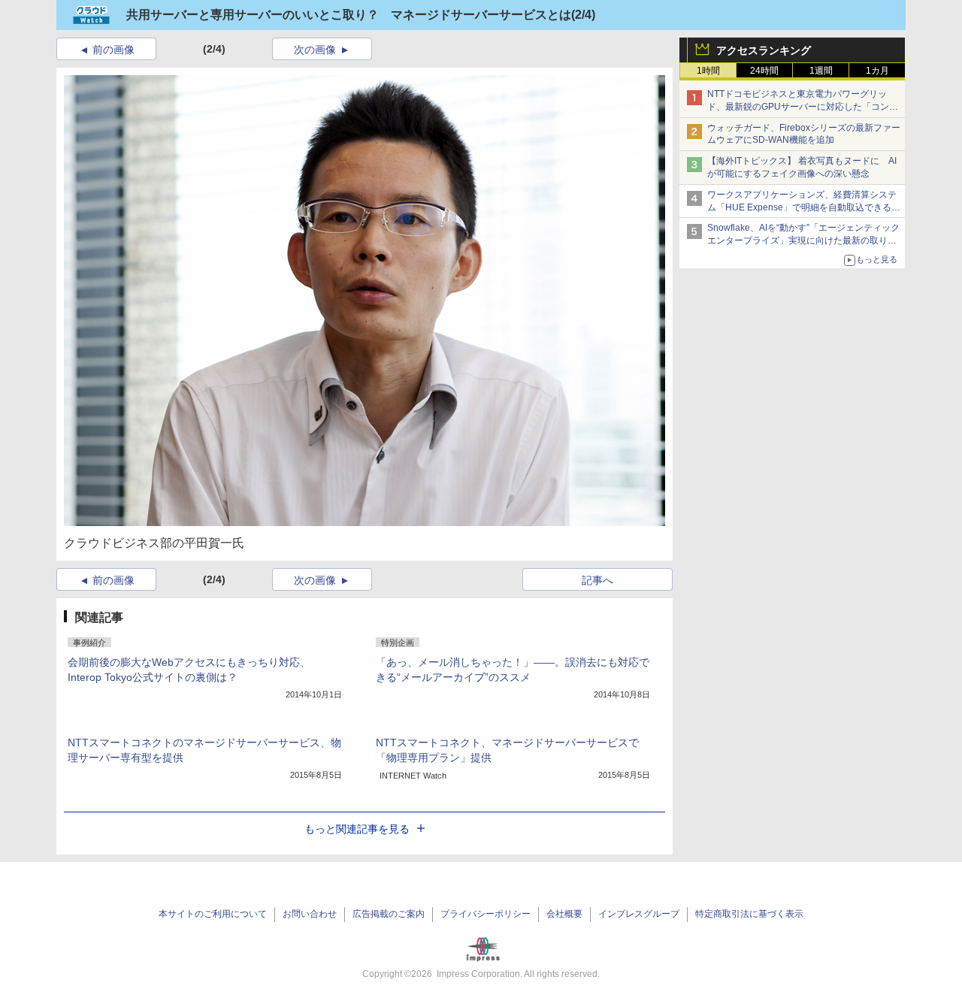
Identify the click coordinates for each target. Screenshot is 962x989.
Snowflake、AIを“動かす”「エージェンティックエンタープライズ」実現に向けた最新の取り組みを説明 (803, 240)
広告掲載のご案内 (388, 914)
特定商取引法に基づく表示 (749, 914)
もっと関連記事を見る (357, 829)
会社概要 (564, 914)
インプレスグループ (638, 914)
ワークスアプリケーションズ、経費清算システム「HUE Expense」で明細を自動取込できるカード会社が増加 (803, 207)
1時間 (708, 70)
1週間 (821, 70)
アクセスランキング (763, 50)
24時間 (764, 70)
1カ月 (877, 70)
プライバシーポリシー (485, 914)
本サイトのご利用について (213, 914)
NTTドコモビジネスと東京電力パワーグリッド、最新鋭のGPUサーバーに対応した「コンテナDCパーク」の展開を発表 (802, 107)
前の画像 (113, 50)
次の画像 (315, 50)
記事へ (597, 580)
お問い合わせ (310, 914)
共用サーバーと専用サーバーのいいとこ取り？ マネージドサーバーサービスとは (348, 14)
